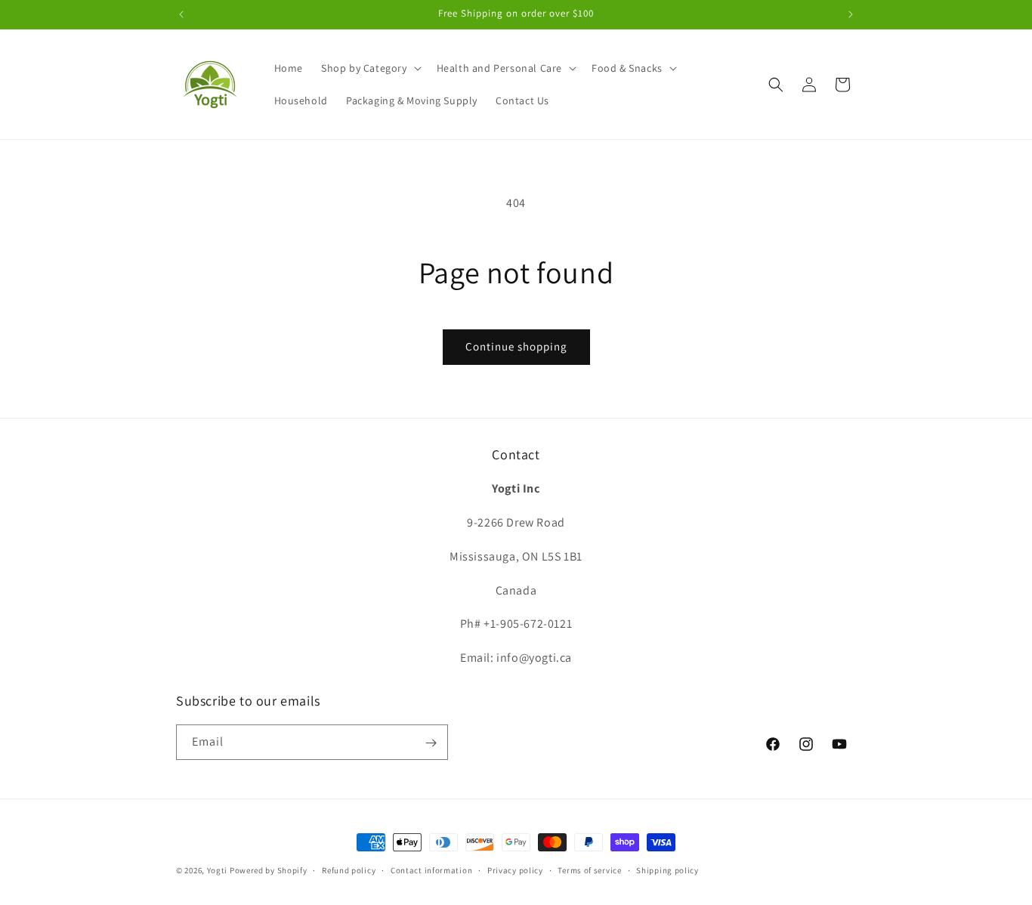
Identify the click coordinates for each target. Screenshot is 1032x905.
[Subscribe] (430, 743)
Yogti (217, 870)
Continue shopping (516, 346)
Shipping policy (667, 869)
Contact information (431, 869)
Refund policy (348, 869)
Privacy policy (515, 869)
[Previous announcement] (181, 14)
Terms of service (589, 869)
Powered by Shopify (268, 870)
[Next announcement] (850, 14)
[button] (370, 68)
